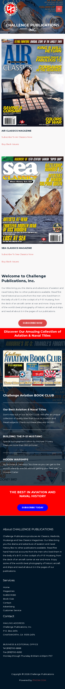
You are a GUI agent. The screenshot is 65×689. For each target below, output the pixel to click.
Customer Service (12, 610)
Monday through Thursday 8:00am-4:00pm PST (27, 656)
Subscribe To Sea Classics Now (17, 254)
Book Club (8, 599)
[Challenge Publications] (10, 9)
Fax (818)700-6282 (12, 652)
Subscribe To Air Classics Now (17, 137)
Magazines (8, 591)
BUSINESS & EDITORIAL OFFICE (20, 644)
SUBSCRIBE (9, 595)
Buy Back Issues (10, 144)
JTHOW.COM (39, 680)
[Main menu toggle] (59, 9)
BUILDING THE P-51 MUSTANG (22, 436)
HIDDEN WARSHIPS (15, 459)
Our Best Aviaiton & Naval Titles (24, 409)
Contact (7, 603)
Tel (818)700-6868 (12, 648)
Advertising (9, 606)
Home (6, 587)
